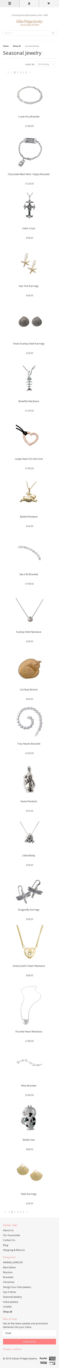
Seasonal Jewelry (12, 1296)
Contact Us (9, 1240)
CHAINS (7, 1306)
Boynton (7, 1272)
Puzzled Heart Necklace (28, 1031)
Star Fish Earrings (29, 286)
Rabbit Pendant (29, 516)
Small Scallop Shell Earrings (29, 343)
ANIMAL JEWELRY (13, 1262)
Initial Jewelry (10, 1301)
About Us (8, 1230)
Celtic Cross (28, 228)
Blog (5, 1245)
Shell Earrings (29, 1194)
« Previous (8, 72)
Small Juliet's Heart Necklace (29, 966)
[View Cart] (48, 3)
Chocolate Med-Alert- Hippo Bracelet (29, 174)
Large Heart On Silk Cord (29, 459)
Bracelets (8, 1277)
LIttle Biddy (28, 855)
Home (6, 46)
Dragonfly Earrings (28, 909)
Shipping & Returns (14, 1250)
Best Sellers (9, 1267)
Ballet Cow (29, 1139)
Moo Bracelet (28, 1085)
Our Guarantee (11, 1235)
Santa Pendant (28, 801)
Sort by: (30, 64)
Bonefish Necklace (28, 401)
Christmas (8, 1282)
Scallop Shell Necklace (28, 632)
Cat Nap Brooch (29, 689)
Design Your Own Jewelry (17, 1287)
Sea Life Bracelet (28, 574)
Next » (30, 72)
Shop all (17, 46)
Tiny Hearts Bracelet (28, 743)
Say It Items (9, 1292)
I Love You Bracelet (28, 116)
